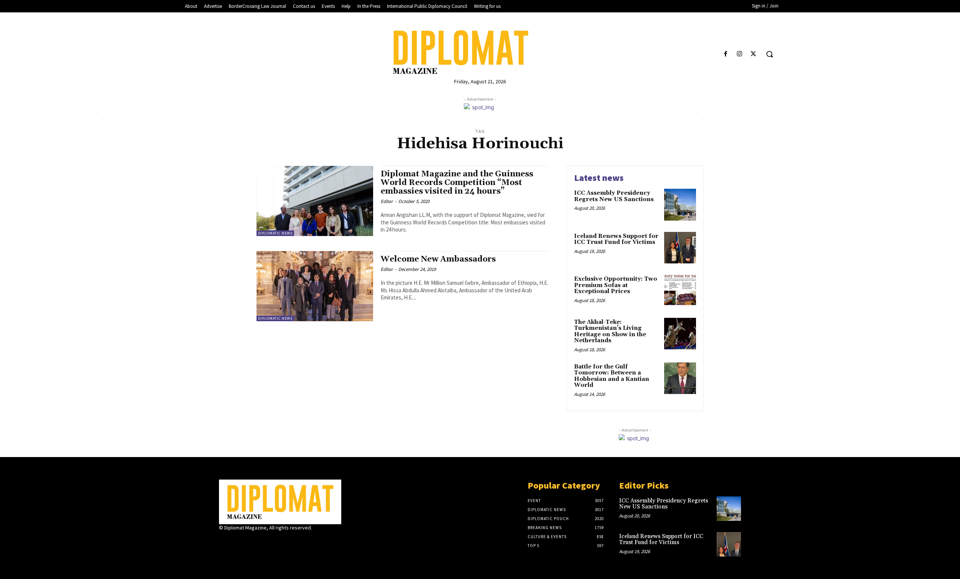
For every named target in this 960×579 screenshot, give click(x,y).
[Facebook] (725, 54)
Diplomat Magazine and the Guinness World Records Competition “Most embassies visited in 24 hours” (457, 182)
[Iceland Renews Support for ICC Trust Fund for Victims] (680, 248)
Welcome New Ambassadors (438, 259)
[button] (769, 54)
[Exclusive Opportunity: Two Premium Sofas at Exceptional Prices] (680, 291)
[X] (753, 54)
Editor (387, 201)
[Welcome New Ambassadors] (314, 286)
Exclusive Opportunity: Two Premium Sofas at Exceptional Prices (615, 285)
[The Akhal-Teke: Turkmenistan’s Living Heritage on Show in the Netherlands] (680, 334)
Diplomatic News (275, 233)
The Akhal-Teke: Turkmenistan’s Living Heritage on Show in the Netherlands (610, 331)
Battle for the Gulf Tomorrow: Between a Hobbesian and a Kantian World (611, 376)
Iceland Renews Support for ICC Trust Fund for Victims (616, 239)
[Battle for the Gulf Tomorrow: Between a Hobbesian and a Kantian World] (680, 378)
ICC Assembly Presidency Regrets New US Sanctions (614, 196)
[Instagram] (740, 54)
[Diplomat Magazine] (480, 52)
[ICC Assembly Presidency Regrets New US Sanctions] (680, 205)
